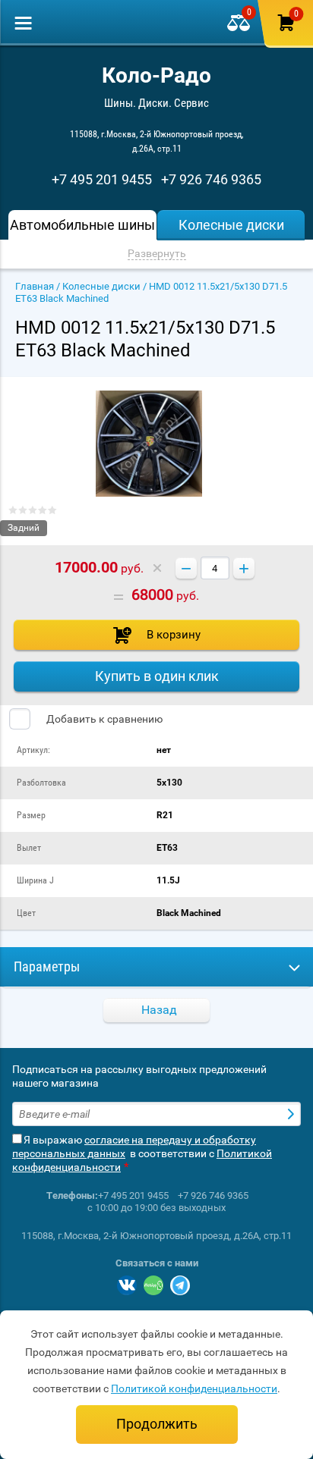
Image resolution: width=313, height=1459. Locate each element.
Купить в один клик (157, 676)
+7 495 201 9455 (102, 179)
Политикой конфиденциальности (194, 1388)
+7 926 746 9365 (211, 179)
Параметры (47, 966)
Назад (159, 1009)
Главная (34, 286)
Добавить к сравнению (103, 719)
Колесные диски (101, 286)
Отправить (292, 1114)
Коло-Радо (156, 75)
